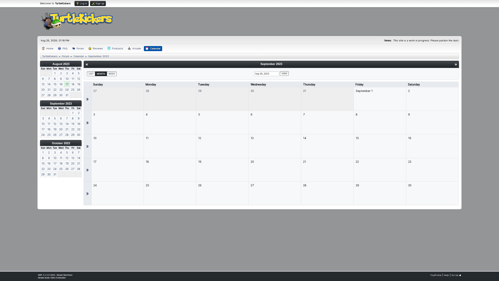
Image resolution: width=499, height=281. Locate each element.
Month (101, 73)
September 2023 (61, 103)
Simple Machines (65, 275)
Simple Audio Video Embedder (52, 278)
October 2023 (61, 143)
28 (147, 90)
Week (112, 73)
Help (446, 275)
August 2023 (60, 64)
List (91, 73)
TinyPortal (435, 275)
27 (95, 90)
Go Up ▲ (456, 275)
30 (252, 90)
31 (304, 90)
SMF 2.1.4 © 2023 (46, 275)
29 (200, 90)
